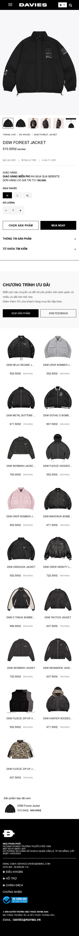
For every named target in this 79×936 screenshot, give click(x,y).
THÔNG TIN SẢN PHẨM (17, 238)
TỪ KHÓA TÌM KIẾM (15, 248)
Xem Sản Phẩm (20, 313)
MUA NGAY (58, 225)
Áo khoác (24, 134)
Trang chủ (9, 134)
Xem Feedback (58, 313)
